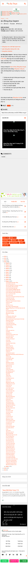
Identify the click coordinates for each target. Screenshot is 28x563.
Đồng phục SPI (9, 350)
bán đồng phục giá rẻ (10, 371)
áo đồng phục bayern (10, 353)
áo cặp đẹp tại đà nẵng (10, 457)
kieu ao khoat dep (9, 433)
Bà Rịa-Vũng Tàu (9, 345)
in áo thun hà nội (9, 416)
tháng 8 (7, 270)
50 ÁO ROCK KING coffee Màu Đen (13, 291)
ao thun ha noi (9, 365)
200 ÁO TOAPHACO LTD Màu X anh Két (14, 285)
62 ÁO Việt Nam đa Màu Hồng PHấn (13, 292)
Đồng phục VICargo (10, 313)
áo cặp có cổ (8, 376)
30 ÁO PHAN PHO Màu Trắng (12, 282)
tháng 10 (8, 266)
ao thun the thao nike (10, 390)
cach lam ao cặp (9, 412)
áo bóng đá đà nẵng (10, 348)
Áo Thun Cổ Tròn (9, 305)
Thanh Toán (20, 543)
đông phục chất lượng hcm (11, 461)
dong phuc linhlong (10, 320)
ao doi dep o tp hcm (10, 388)
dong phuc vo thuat (10, 362)
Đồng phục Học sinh (10, 382)
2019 (5, 261)
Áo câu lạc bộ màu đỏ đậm (11, 310)
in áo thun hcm (9, 423)
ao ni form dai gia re (10, 439)
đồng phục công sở (19, 69)
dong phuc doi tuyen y (10, 453)
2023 (5, 256)
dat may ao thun (9, 326)
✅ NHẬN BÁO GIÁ (14, 561)
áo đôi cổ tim (8, 379)
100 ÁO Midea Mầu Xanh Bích (12, 286)
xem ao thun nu (9, 395)
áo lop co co (8, 381)
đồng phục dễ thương (10, 396)
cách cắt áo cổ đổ (9, 410)
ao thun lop (8, 368)
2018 (5, 468)
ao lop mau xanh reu (10, 330)
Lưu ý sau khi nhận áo (10, 456)
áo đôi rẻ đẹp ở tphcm (10, 299)
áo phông (8, 331)
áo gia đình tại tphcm (10, 454)
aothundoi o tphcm (9, 347)
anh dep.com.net (9, 406)
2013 (5, 470)
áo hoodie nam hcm (10, 378)
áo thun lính (8, 341)
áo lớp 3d (8, 344)
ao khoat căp (8, 356)
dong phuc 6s (8, 333)
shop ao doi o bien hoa (10, 451)
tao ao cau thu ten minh (10, 293)
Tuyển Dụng (20, 541)
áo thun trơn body (9, 327)
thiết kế (11, 237)
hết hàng (14, 240)
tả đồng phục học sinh (10, 383)
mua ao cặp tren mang (10, 420)
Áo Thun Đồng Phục (10, 436)
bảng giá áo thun (9, 400)
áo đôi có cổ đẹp (9, 392)
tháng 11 (8, 265)
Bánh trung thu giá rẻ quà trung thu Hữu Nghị (15, 319)
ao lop (7, 361)
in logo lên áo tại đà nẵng (11, 324)
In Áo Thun (3, 58)
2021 (5, 258)
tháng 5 (7, 275)
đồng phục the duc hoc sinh (11, 434)
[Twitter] (10, 554)
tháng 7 (7, 272)
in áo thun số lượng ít (10, 338)
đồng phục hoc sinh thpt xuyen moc (11, 46)
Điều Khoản (8, 546)
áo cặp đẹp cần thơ (10, 336)
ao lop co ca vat (9, 417)
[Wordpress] (21, 554)
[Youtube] (3, 554)
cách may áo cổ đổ (10, 311)
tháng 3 (7, 279)
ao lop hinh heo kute (10, 298)
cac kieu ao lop (9, 393)
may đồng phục (13, 242)
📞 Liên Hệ (23, 561)
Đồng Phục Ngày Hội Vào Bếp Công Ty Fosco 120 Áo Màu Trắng (13, 130)
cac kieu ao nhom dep (10, 443)
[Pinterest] (17, 554)
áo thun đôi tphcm (9, 398)
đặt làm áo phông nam (10, 449)
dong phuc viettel (9, 337)
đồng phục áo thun (17, 97)
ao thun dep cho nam (10, 444)
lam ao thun (8, 409)
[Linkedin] (13, 554)
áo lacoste (8, 340)
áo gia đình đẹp (9, 359)
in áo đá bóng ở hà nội (10, 317)
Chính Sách (20, 546)
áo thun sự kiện (9, 302)
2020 (5, 260)
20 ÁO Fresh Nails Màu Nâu (11, 288)
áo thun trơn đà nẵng (10, 426)
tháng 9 (7, 268)
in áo (7, 328)
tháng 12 (8, 263)
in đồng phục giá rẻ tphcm (11, 463)
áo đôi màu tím (9, 385)
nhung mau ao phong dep (11, 460)
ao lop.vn (8, 303)
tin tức (7, 18)
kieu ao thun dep (9, 389)
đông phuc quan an (10, 432)
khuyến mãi (5, 245)
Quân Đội (8, 373)
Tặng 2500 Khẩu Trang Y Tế (10, 490)
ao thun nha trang (9, 369)
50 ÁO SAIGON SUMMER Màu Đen (13, 289)
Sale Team (8, 543)
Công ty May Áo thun (10, 446)
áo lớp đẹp (8, 413)
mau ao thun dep (9, 295)
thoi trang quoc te (9, 372)
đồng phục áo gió (21, 66)
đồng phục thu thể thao (10, 405)
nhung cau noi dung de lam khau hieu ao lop (15, 296)
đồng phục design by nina (11, 464)
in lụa (7, 314)
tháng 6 (7, 273)
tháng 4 (7, 277)
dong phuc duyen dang (10, 343)
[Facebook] (6, 554)
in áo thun (5, 242)
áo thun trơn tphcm (10, 437)
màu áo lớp (8, 430)
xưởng (21, 242)
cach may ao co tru (10, 402)
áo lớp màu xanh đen (10, 323)
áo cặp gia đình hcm (10, 441)
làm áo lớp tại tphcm (10, 364)
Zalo (5, 561)
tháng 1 (7, 466)
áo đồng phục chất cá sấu (11, 316)
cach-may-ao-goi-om (10, 450)
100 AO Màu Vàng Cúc (10, 283)
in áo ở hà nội (8, 424)
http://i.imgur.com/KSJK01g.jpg (12, 306)
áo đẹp (20, 240)
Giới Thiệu (8, 541)
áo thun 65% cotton (10, 358)
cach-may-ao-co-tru (10, 440)
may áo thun (13, 66)
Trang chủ (2, 18)
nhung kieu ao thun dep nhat (12, 458)
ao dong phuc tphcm (10, 403)
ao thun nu (8, 351)
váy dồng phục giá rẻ (10, 447)
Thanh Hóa (8, 375)
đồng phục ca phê (9, 419)
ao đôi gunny (8, 386)
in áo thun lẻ (8, 415)
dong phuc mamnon (7, 51)
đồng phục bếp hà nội (10, 407)
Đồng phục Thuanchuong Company (13, 300)
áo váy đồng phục (9, 321)
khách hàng (5, 240)
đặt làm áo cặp (9, 366)
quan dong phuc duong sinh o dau (10, 49)
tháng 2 (7, 281)
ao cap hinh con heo (10, 422)
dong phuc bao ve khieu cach (12, 334)
